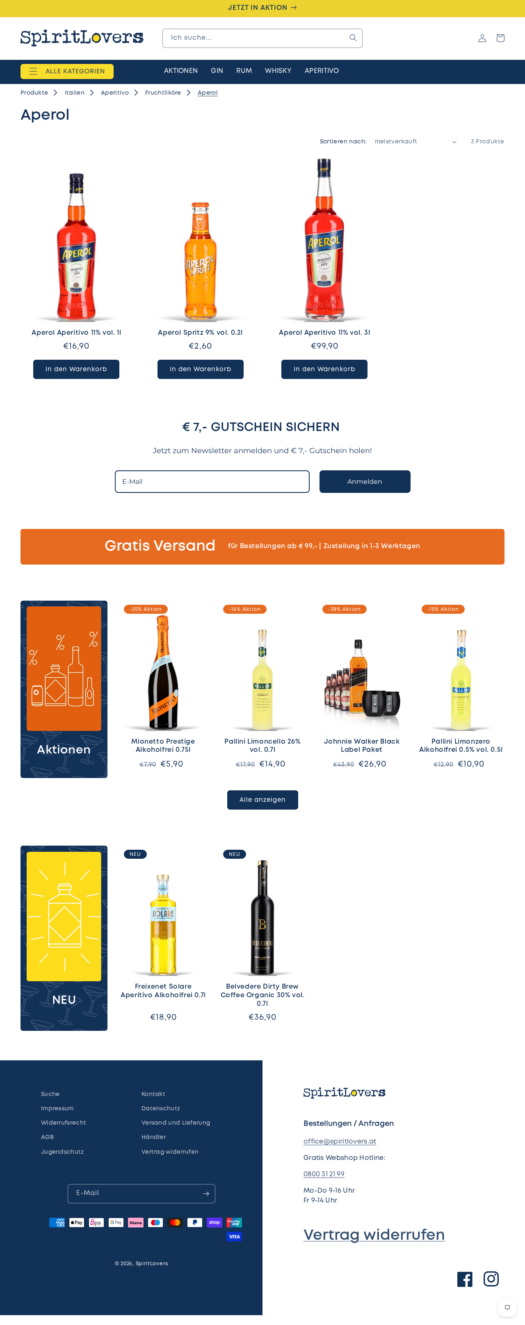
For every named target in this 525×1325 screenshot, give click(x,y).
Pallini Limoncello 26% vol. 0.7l (262, 746)
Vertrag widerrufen (374, 1235)
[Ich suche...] (353, 38)
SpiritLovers (152, 1263)
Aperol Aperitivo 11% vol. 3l (324, 333)
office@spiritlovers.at (340, 1142)
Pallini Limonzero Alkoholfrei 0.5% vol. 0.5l (461, 746)
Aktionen (64, 750)
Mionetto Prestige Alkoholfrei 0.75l (163, 746)
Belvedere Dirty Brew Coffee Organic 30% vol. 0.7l (263, 995)
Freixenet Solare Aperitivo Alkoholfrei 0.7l (163, 991)
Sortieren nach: (343, 141)
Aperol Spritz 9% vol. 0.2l (200, 333)
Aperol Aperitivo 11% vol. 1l (76, 333)
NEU (64, 1001)
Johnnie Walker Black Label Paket (362, 746)
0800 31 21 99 (324, 1174)
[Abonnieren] (206, 1193)
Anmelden (364, 482)
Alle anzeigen (263, 800)
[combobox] (262, 38)
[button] (67, 71)
